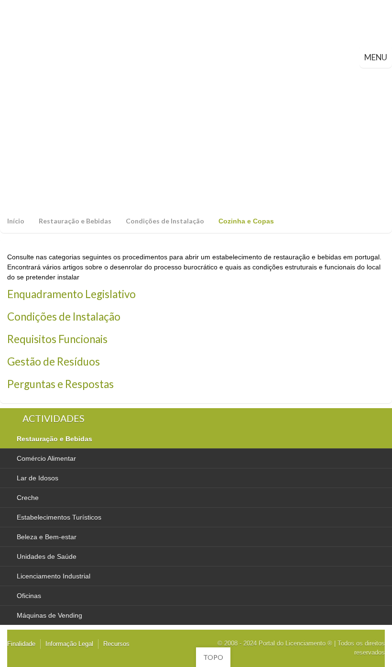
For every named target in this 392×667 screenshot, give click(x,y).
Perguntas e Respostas (60, 384)
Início (15, 221)
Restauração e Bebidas (75, 221)
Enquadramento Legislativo (71, 294)
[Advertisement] (196, 140)
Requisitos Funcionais (57, 339)
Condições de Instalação (165, 221)
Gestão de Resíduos (53, 361)
